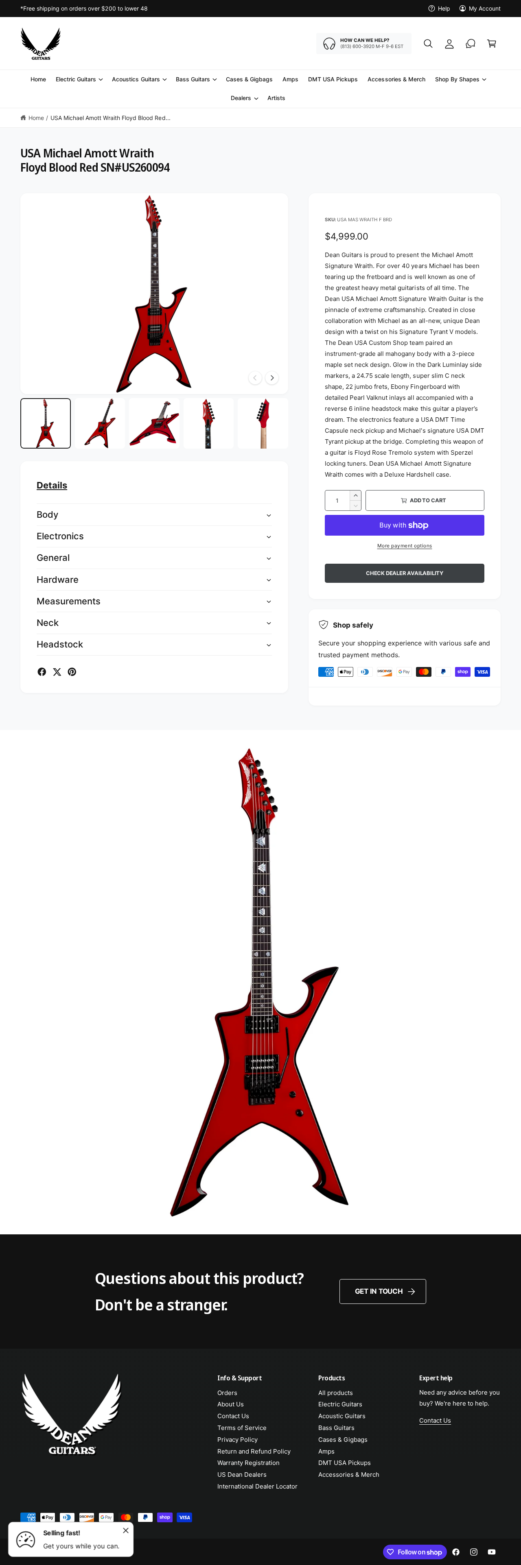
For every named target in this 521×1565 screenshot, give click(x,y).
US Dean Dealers (242, 1474)
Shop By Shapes (457, 79)
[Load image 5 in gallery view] (263, 423)
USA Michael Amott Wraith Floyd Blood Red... (110, 117)
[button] (428, 43)
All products (335, 1393)
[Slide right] (271, 377)
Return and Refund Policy (254, 1451)
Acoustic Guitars (342, 1416)
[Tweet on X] (57, 672)
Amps (326, 1451)
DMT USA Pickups (344, 1463)
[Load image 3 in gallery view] (154, 423)
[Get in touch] (470, 43)
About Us (230, 1404)
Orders (227, 1393)
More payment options (404, 546)
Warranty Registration (248, 1463)
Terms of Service (242, 1428)
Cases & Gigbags (343, 1439)
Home (36, 117)
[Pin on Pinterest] (72, 672)
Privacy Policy (237, 1439)
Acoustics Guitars (136, 79)
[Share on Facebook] (42, 672)
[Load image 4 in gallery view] (209, 423)
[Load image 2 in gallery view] (100, 423)
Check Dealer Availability (404, 573)
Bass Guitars (193, 79)
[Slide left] (255, 377)
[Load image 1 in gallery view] (45, 423)
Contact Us (233, 1416)
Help (444, 8)
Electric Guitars (76, 79)
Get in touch (379, 1291)
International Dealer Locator (257, 1486)
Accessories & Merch (348, 1474)
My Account (485, 8)
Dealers (241, 98)
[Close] (126, 1530)
